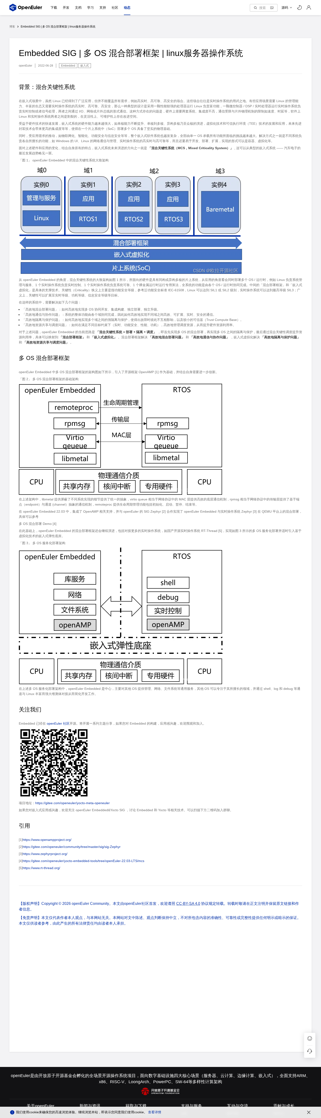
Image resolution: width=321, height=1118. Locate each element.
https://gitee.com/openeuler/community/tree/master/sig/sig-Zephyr (72, 847)
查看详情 (154, 1112)
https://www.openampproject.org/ (47, 840)
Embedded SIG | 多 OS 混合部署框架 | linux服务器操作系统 (58, 26)
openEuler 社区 (58, 723)
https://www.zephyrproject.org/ (45, 854)
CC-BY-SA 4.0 (188, 904)
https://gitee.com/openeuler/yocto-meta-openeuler (72, 803)
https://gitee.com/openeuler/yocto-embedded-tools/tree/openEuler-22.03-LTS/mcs (83, 861)
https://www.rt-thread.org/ (41, 868)
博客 (12, 26)
